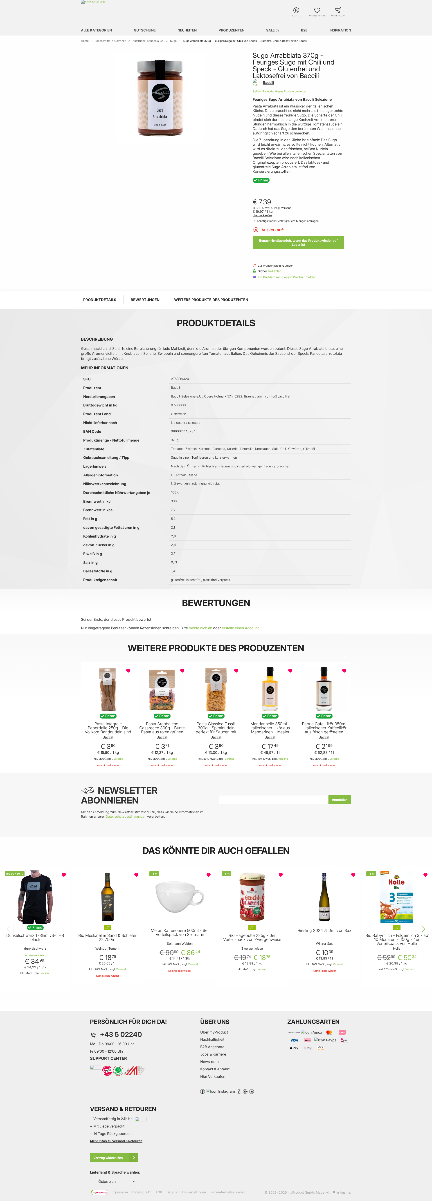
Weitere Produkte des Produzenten (211, 299)
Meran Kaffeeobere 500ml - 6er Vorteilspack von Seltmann (180, 933)
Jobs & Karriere (213, 1054)
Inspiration (340, 30)
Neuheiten (187, 30)
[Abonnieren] (339, 799)
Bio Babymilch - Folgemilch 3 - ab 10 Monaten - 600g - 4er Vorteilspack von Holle (396, 939)
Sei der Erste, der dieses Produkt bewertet (279, 91)
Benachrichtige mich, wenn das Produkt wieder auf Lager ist (298, 242)
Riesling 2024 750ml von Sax (324, 931)
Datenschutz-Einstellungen (186, 1192)
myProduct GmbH (301, 1192)
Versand (286, 208)
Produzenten (231, 30)
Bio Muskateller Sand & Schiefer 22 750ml (107, 937)
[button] (128, 671)
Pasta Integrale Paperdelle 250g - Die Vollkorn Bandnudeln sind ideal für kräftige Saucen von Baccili (108, 732)
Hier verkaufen (262, 215)
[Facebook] (202, 1091)
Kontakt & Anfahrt (215, 1069)
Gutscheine (145, 30)
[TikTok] (239, 1091)
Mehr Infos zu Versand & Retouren (116, 1141)
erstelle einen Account (240, 628)
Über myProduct (214, 1032)
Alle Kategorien (96, 30)
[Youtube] (245, 1091)
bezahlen (274, 271)
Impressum (120, 1192)
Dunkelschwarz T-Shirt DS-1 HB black (35, 937)
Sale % (272, 30)
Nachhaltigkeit (212, 1039)
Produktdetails (99, 299)
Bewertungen (145, 299)
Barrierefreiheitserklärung (228, 1192)
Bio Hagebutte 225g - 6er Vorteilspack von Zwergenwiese (252, 937)
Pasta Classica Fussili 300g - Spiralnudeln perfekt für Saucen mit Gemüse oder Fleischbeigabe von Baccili (216, 734)
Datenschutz (141, 1192)
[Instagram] (221, 1091)
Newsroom (209, 1061)
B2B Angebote (212, 1047)
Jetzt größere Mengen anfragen (298, 221)
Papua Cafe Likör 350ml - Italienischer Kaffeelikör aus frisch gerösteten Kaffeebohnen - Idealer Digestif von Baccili (324, 732)
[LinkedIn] (251, 1091)
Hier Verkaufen (212, 1076)
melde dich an (200, 628)
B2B (304, 30)
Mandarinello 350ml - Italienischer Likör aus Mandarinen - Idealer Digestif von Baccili (270, 730)
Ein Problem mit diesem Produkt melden (287, 277)
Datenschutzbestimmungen (126, 816)
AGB (158, 1192)
